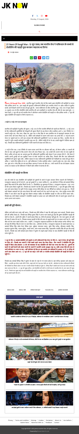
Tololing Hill (49, 290)
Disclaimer (49, 420)
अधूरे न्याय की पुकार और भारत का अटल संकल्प (39, 362)
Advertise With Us (37, 422)
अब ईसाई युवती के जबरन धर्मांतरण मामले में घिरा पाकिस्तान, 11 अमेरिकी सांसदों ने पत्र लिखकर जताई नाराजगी (39, 407)
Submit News (24, 422)
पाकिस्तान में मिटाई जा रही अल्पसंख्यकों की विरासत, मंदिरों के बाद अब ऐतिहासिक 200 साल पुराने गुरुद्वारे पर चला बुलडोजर (39, 339)
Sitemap (33, 420)
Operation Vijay (35, 290)
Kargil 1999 (22, 290)
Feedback (49, 422)
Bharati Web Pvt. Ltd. (43, 431)
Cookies (41, 420)
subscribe (39, 25)
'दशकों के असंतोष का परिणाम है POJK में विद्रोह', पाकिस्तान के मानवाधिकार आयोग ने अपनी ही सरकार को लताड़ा (39, 317)
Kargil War (10, 290)
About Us (58, 420)
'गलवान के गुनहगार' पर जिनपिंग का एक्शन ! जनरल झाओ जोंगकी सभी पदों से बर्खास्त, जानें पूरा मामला (39, 385)
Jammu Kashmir (63, 290)
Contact (56, 422)
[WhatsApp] (31, 57)
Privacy (10, 420)
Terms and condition (22, 420)
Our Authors (67, 420)
